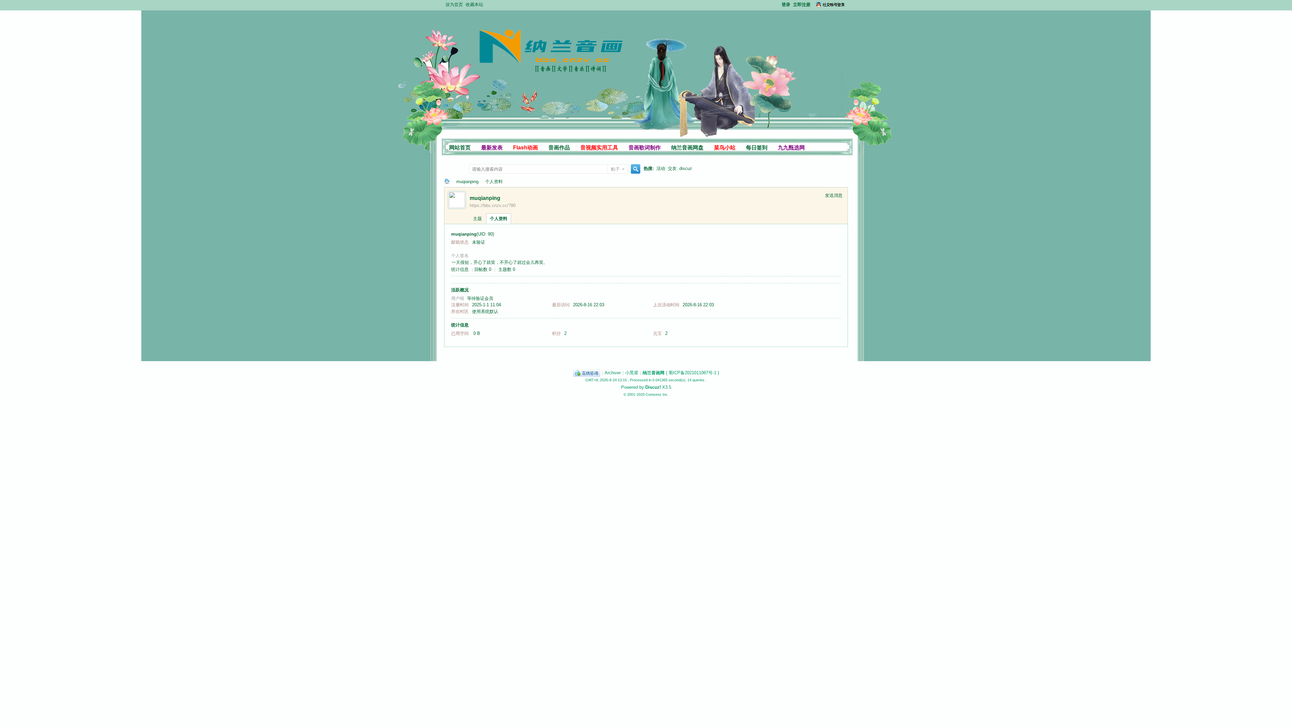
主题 (477, 218)
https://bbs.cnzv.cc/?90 (492, 205)
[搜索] (634, 169)
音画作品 (559, 147)
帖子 (615, 169)
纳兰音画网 (447, 181)
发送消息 (833, 195)
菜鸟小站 (724, 147)
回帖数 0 (482, 269)
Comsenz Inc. (657, 394)
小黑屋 (631, 372)
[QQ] (586, 372)
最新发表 (492, 147)
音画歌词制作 (645, 147)
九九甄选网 (791, 147)
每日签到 (756, 147)
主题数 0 (506, 269)
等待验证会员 (480, 298)
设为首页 (454, 4)
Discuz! (653, 387)
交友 (672, 168)
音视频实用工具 (599, 147)
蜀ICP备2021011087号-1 (692, 372)
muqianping (467, 181)
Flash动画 (525, 147)
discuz (685, 168)
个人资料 (498, 218)
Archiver (613, 372)
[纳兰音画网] (512, 93)
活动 (660, 168)
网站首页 (460, 147)
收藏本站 (474, 4)
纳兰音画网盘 (687, 147)
